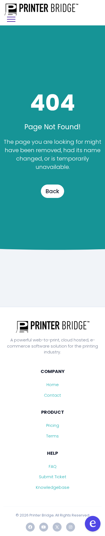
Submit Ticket (52, 477)
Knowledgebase (52, 487)
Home (52, 384)
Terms (52, 436)
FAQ (53, 466)
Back (52, 191)
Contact (52, 395)
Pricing (52, 425)
